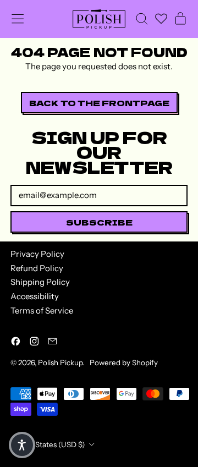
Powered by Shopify (124, 362)
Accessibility (34, 296)
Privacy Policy (37, 254)
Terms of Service (41, 310)
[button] (141, 19)
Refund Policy (36, 268)
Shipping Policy (40, 282)
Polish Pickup (60, 362)
